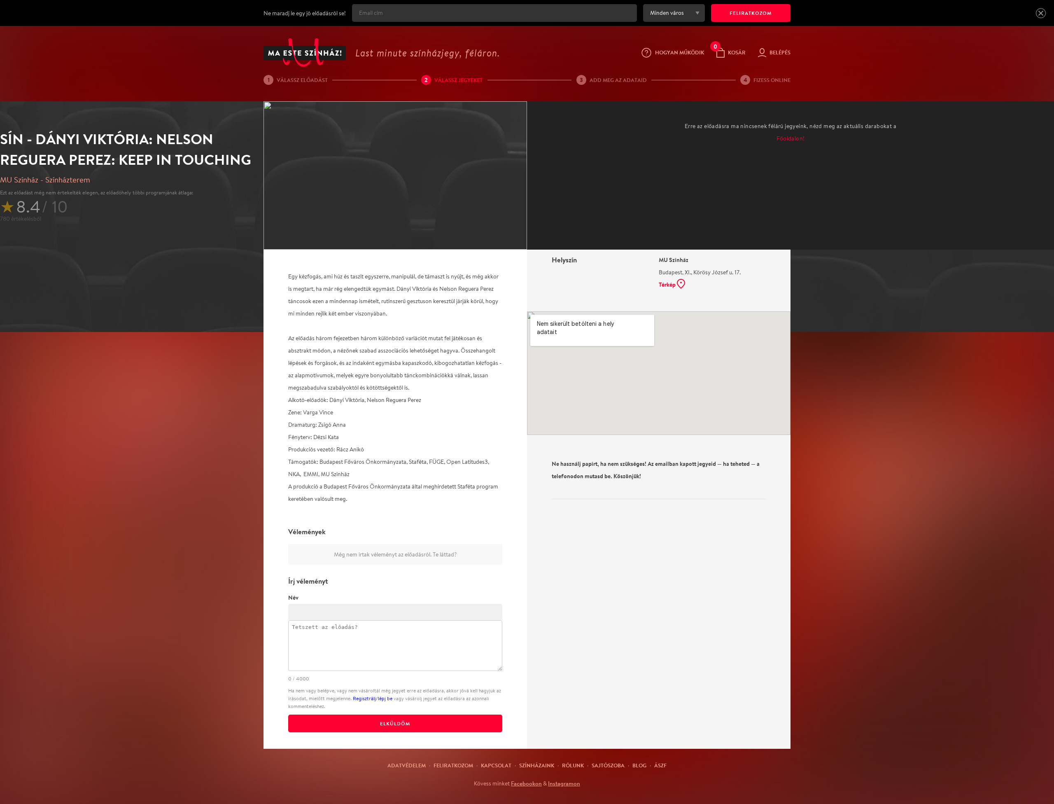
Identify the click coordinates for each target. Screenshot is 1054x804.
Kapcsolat (496, 765)
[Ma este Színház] (305, 52)
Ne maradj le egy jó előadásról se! (305, 13)
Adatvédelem (406, 765)
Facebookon (526, 783)
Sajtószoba (608, 765)
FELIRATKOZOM (751, 12)
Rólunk (573, 765)
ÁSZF (660, 765)
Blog (639, 765)
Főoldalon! (791, 138)
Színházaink (536, 765)
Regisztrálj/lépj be (372, 698)
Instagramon (564, 783)
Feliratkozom (453, 765)
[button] (1041, 13)
